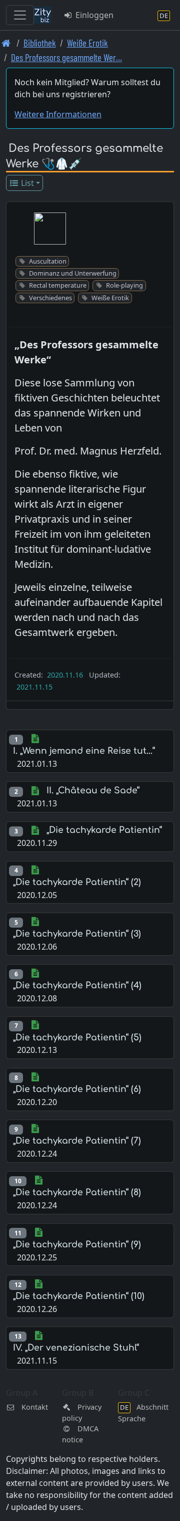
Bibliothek (40, 43)
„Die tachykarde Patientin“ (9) (77, 1244)
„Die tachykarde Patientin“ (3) (77, 934)
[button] (50, 228)
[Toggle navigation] (20, 15)
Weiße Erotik (87, 43)
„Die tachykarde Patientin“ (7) (77, 1141)
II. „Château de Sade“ (93, 790)
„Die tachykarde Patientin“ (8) (77, 1192)
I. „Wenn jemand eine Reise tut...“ (84, 751)
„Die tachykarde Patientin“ (104, 830)
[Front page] (6, 43)
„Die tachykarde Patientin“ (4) (77, 985)
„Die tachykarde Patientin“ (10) (78, 1296)
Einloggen (94, 15)
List (26, 182)
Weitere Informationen (58, 114)
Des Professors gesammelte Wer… (66, 57)
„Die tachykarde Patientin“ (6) (77, 1089)
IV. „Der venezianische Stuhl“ (76, 1348)
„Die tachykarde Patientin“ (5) (77, 1037)
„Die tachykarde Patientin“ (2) (77, 882)
